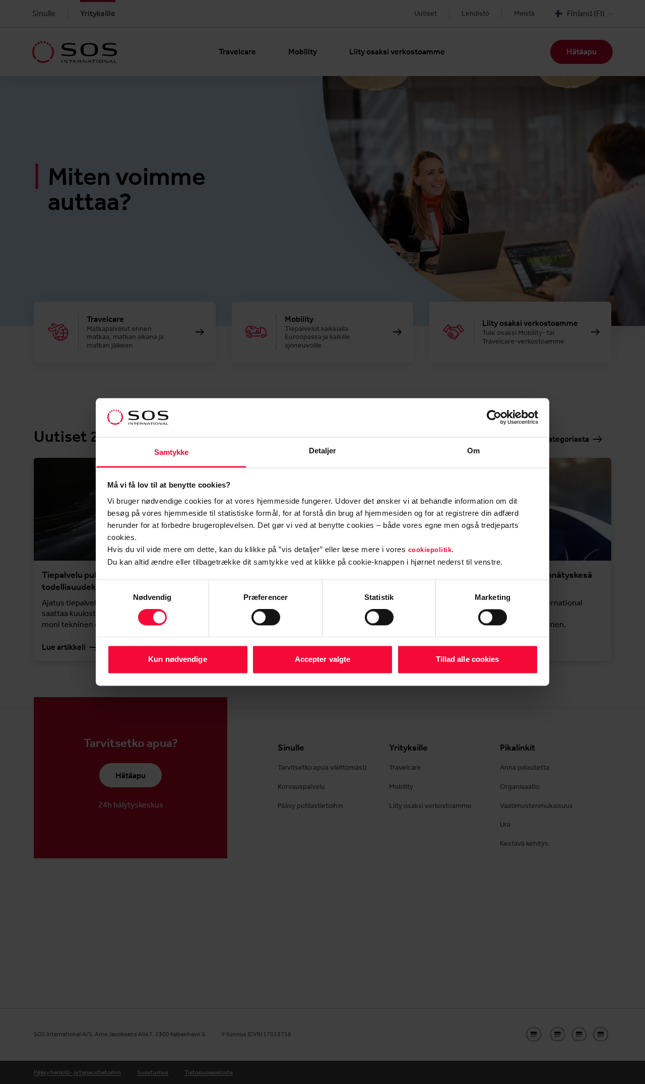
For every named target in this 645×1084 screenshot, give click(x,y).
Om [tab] (473, 450)
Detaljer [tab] (323, 450)
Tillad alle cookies (467, 659)
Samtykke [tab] (171, 452)
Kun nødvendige (177, 659)
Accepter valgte (323, 659)
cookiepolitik (430, 550)
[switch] (265, 617)
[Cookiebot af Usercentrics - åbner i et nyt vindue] (494, 417)
